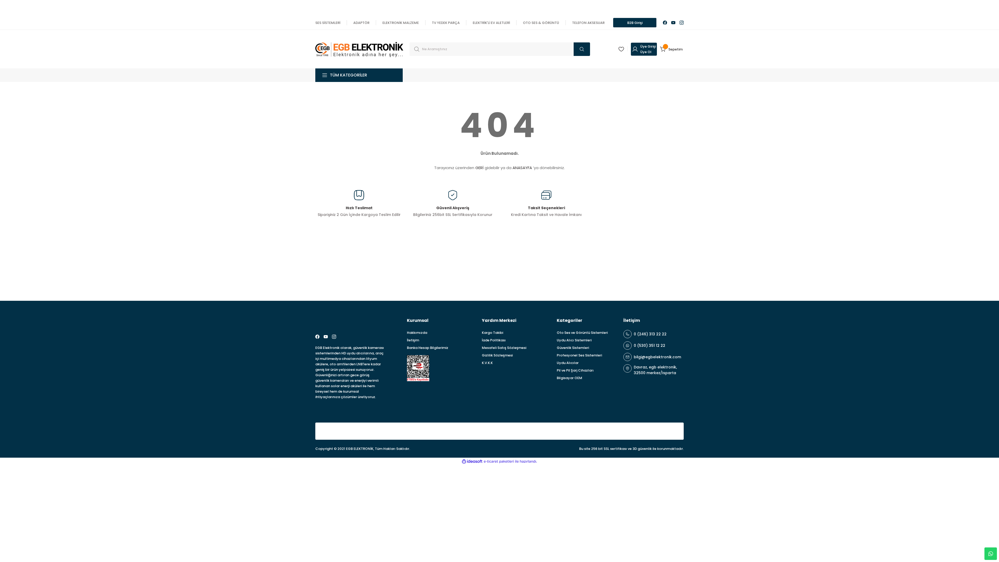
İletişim (413, 340)
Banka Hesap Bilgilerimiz (427, 347)
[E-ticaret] (499, 461)
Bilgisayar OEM (569, 377)
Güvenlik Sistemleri (573, 347)
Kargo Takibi (492, 332)
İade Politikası (494, 340)
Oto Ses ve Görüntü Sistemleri (582, 332)
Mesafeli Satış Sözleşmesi (504, 347)
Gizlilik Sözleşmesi (497, 355)
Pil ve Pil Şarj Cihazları (575, 370)
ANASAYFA (522, 167)
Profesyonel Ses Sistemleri (579, 355)
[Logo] (359, 49)
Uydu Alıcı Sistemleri (574, 340)
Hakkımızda (417, 332)
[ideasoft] (472, 461)
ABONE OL (664, 270)
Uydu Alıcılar (568, 362)
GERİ (479, 167)
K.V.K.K (487, 362)
